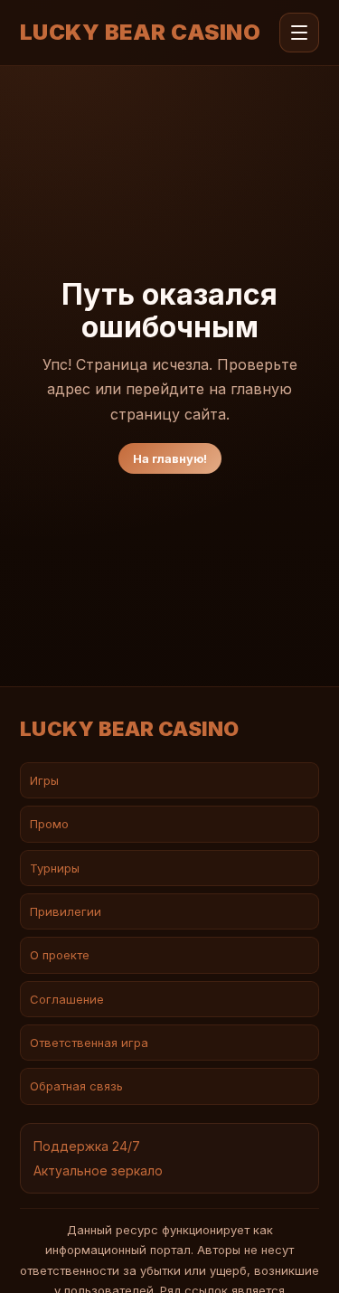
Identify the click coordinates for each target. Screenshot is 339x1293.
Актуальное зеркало (98, 1170)
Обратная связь (76, 1086)
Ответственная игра (89, 1042)
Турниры (55, 868)
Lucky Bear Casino (140, 32)
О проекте (59, 955)
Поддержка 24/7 (86, 1146)
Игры (44, 780)
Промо (49, 823)
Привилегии (65, 911)
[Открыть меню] (299, 32)
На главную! (170, 458)
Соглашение (67, 999)
